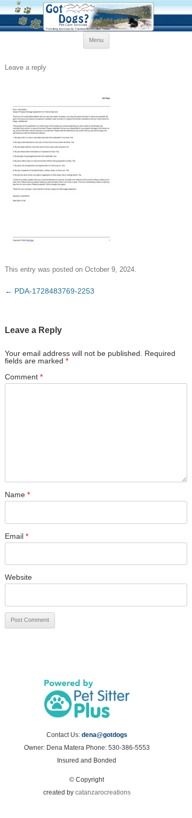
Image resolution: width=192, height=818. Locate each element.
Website (18, 577)
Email (16, 536)
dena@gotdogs (104, 735)
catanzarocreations (103, 792)
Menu (96, 40)
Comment (24, 376)
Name (17, 494)
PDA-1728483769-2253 (49, 291)
